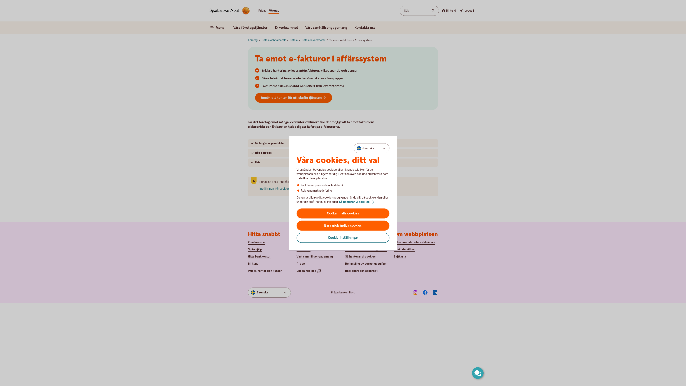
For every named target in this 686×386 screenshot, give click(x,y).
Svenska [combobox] (368, 148)
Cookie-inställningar (343, 237)
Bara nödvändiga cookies (343, 225)
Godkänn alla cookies (343, 213)
